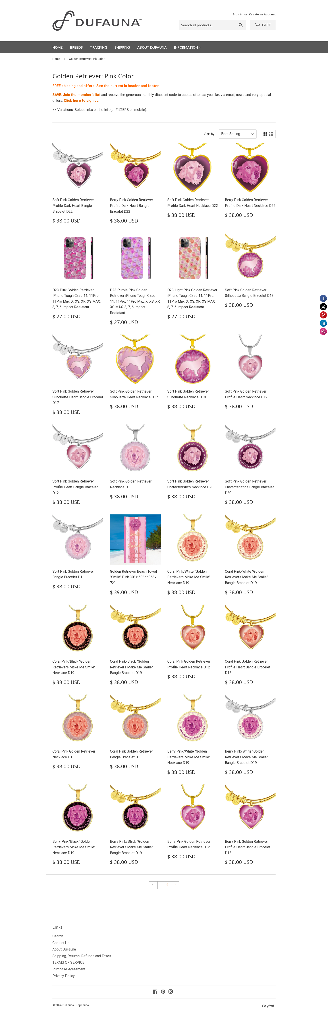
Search (57, 936)
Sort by (209, 134)
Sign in (238, 14)
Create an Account (262, 14)
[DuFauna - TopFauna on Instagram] (170, 992)
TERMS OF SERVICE (68, 962)
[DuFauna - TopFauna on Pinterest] (163, 992)
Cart (266, 25)
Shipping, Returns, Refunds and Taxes (81, 956)
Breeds (76, 47)
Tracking (98, 47)
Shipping (122, 47)
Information (186, 47)
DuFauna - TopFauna (75, 1005)
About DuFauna (152, 47)
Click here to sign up (81, 100)
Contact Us (60, 943)
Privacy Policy (63, 976)
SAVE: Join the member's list (76, 95)
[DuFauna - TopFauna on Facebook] (155, 992)
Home (57, 47)
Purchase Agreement (68, 969)
